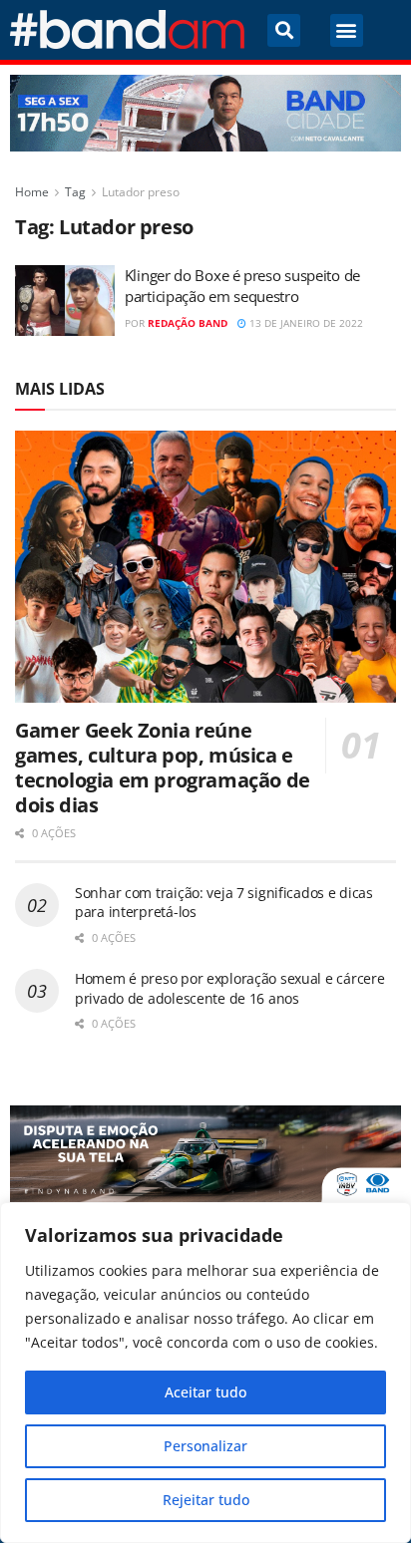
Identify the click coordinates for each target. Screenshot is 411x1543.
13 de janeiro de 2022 (304, 323)
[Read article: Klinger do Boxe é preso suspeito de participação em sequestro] (65, 301)
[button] (283, 30)
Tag (75, 191)
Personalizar (205, 1445)
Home (32, 191)
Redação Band (187, 323)
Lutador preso (141, 191)
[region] (205, 1372)
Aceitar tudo (205, 1392)
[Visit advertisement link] (205, 113)
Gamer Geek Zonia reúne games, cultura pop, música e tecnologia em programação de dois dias (162, 767)
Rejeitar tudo (206, 1499)
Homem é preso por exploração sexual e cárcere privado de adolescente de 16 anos (229, 988)
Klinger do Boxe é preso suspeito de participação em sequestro (242, 285)
